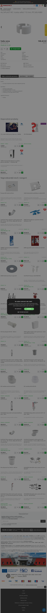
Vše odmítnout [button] (18, 308)
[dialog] (23, 306)
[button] (23, 312)
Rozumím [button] (29, 308)
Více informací (31, 305)
